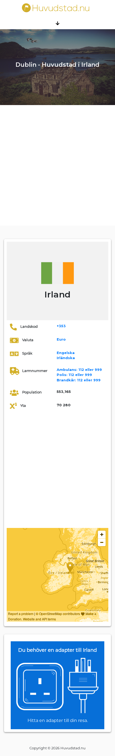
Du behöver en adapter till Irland (57, 650)
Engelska (66, 353)
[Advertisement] (57, 165)
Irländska (66, 358)
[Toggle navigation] (57, 23)
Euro (61, 339)
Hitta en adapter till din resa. (58, 720)
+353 (61, 326)
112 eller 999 (79, 369)
